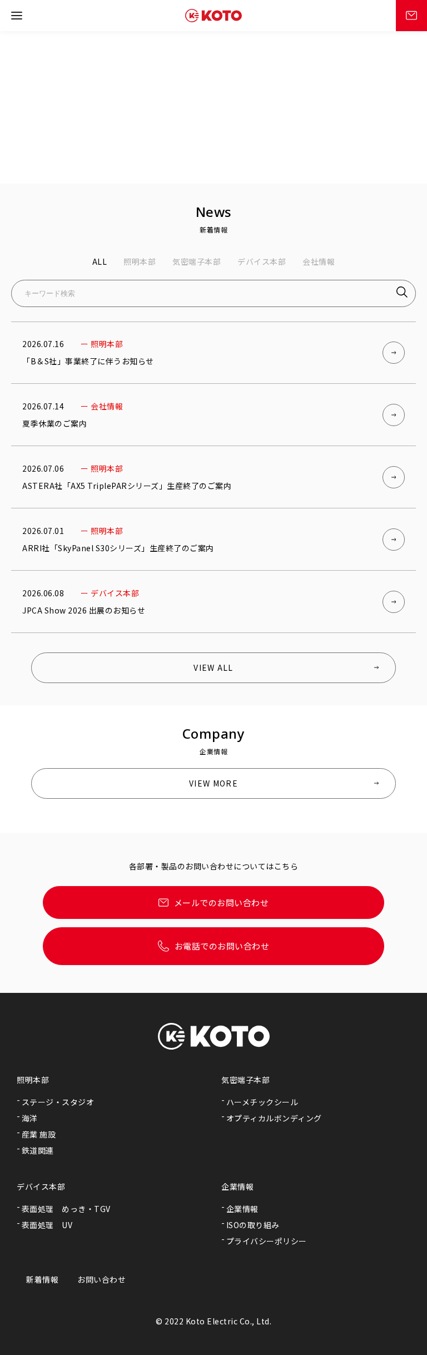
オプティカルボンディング (274, 1118)
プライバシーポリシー (266, 1241)
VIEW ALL (213, 667)
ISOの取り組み (253, 1224)
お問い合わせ (101, 1279)
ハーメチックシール (262, 1101)
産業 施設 (39, 1134)
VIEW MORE (213, 783)
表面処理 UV (47, 1224)
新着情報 (42, 1279)
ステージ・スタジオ (58, 1101)
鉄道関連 (38, 1150)
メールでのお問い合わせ (221, 902)
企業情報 (242, 1208)
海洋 (30, 1118)
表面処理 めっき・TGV (66, 1208)
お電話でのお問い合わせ (222, 946)
